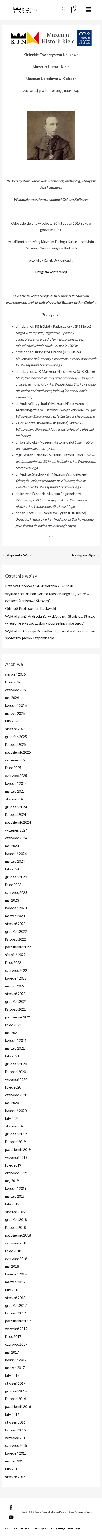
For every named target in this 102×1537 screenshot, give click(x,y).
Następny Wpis (86, 555)
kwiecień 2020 (16, 1111)
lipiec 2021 (13, 1025)
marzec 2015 (15, 1461)
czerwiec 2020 (16, 1095)
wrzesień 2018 (16, 1243)
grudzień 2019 (16, 1134)
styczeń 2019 (15, 1212)
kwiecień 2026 (16, 706)
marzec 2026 (15, 713)
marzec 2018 (15, 1282)
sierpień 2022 (15, 955)
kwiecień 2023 (16, 908)
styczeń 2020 (15, 1126)
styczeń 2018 (15, 1298)
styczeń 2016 (15, 1422)
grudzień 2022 (16, 932)
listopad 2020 (15, 1072)
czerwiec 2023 (16, 893)
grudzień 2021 (16, 1002)
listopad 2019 (15, 1142)
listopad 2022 (15, 939)
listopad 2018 (15, 1227)
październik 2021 (18, 1017)
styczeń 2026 (15, 729)
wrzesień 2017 (16, 1329)
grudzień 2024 (16, 807)
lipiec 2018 (13, 1251)
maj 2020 (12, 1103)
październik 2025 (18, 752)
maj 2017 (12, 1352)
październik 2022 (18, 947)
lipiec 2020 (13, 1087)
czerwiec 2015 (16, 1446)
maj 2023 (12, 900)
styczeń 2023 (15, 924)
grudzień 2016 (16, 1391)
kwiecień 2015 (16, 1453)
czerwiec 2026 (16, 690)
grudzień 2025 (16, 737)
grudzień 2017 (16, 1305)
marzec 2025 (15, 791)
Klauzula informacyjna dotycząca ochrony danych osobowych (44, 1528)
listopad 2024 (15, 815)
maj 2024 (12, 846)
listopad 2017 (15, 1313)
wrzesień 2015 (16, 1438)
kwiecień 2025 (16, 783)
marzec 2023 (15, 916)
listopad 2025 (15, 745)
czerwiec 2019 (16, 1173)
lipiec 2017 (13, 1337)
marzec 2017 (15, 1368)
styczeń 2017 (15, 1383)
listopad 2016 (15, 1399)
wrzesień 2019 (16, 1157)
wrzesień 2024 (16, 830)
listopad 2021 (15, 1009)
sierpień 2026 (15, 674)
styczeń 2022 (15, 994)
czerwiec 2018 (16, 1259)
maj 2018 (12, 1266)
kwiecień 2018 (16, 1274)
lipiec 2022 (13, 963)
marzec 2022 (15, 986)
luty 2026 (12, 721)
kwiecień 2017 (16, 1360)
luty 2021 (12, 1056)
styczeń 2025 (15, 799)
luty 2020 (12, 1119)
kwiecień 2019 (16, 1189)
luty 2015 (12, 1469)
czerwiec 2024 (16, 838)
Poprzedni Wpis (16, 555)
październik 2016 (18, 1407)
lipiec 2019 (13, 1165)
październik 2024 (18, 822)
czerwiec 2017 (16, 1344)
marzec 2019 (15, 1196)
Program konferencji (51, 272)
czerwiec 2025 (16, 776)
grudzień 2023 (16, 877)
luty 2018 (12, 1290)
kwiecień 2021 (16, 1040)
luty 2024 (12, 869)
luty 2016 (12, 1414)
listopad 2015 (15, 1430)
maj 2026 (12, 698)
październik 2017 (18, 1321)
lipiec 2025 (13, 768)
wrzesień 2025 (16, 760)
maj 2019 (12, 1181)
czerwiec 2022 (16, 970)
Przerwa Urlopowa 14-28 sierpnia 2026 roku (39, 586)
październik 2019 (18, 1150)
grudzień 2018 (16, 1220)
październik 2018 (18, 1235)
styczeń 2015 (15, 1477)
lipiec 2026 (13, 682)
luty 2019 (12, 1204)
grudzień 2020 (16, 1064)
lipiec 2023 (13, 885)
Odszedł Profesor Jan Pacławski (30, 609)
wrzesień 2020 (16, 1080)
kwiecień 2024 (16, 854)
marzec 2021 (15, 1048)
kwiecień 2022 (16, 978)
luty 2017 (12, 1375)
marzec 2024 (15, 861)
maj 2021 (12, 1033)
